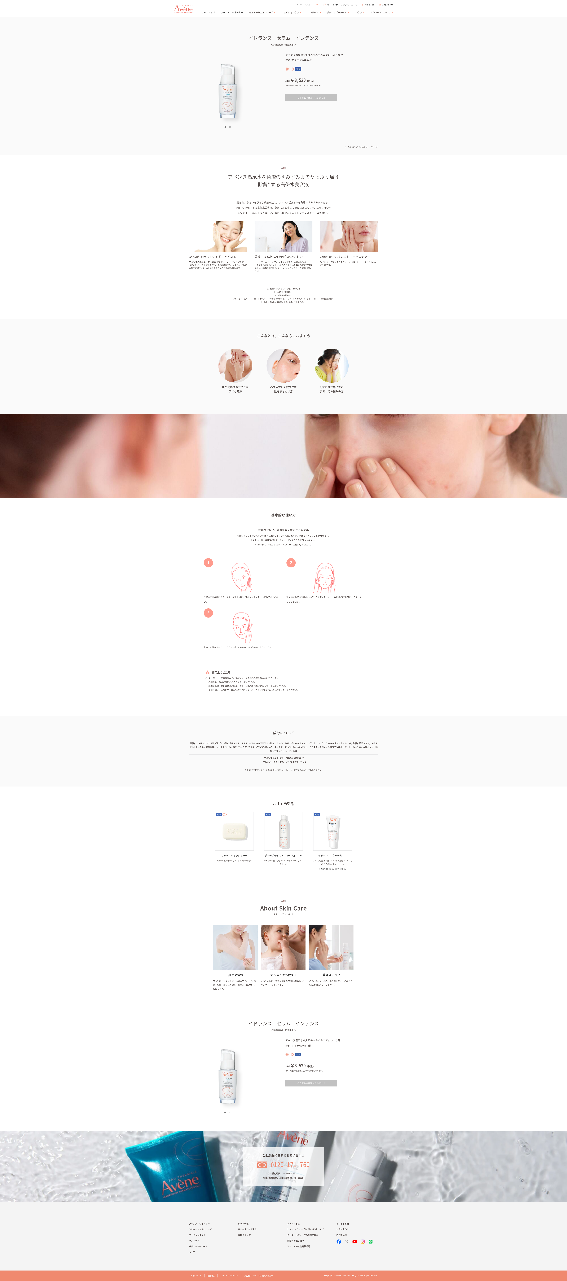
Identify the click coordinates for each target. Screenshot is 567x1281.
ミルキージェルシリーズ (200, 1229)
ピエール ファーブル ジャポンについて (305, 1229)
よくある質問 (342, 1223)
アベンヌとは (208, 12)
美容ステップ (244, 1234)
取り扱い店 (369, 4)
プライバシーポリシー (229, 1275)
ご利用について (195, 1275)
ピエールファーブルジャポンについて (342, 4)
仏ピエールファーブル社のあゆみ (302, 1234)
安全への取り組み (295, 1240)
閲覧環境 (211, 1275)
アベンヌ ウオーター (232, 12)
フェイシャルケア (197, 1234)
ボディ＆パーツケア (198, 1246)
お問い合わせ (387, 4)
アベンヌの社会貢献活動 (298, 1246)
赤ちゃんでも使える (247, 1229)
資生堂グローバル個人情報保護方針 (258, 1275)
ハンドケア (194, 1240)
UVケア (192, 1252)
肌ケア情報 (243, 1223)
